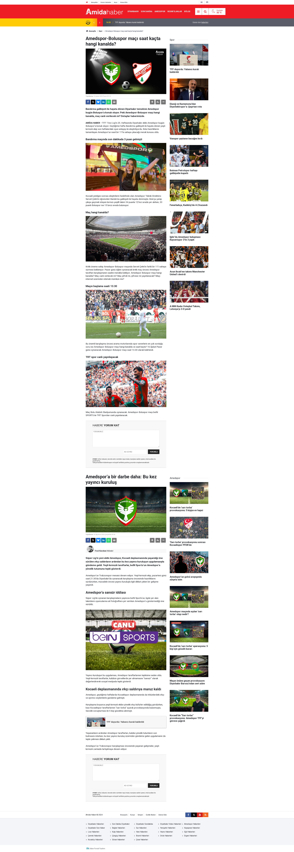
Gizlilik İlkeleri (151, 815)
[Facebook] (88, 102)
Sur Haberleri (141, 828)
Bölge (187, 11)
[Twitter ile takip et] (194, 815)
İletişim (140, 815)
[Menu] (198, 11)
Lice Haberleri (93, 832)
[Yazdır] (114, 102)
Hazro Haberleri (166, 832)
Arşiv (115, 2)
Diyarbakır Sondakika (144, 824)
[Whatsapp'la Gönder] (108, 102)
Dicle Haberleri (166, 836)
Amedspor (160, 11)
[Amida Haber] (104, 11)
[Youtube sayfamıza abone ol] (200, 815)
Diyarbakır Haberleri (96, 824)
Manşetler (94, 2)
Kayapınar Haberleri (192, 828)
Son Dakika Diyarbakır (121, 824)
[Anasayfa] (87, 2)
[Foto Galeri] (207, 2)
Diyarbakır (133, 11)
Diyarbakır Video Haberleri (170, 824)
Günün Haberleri (105, 2)
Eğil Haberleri (189, 832)
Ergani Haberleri (190, 836)
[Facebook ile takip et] (188, 815)
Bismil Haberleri (142, 836)
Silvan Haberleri (118, 840)
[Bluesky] (98, 102)
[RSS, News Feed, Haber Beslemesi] (205, 815)
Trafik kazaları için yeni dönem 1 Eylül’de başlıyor (134, 22)
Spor (100, 31)
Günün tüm (200, 22)
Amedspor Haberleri (192, 824)
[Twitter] (93, 102)
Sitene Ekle (123, 2)
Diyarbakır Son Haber (96, 828)
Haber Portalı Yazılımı (97, 848)
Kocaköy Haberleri (95, 840)
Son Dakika (146, 11)
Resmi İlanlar (174, 11)
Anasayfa (92, 31)
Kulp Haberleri (117, 832)
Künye (132, 815)
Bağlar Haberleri (118, 828)
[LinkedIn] (103, 102)
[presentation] (94, 22)
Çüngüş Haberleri (119, 836)
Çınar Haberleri (142, 840)
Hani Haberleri (141, 832)
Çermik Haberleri (94, 836)
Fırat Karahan (100, 551)
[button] (152, 102)
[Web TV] (201, 2)
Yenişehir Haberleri (167, 828)
